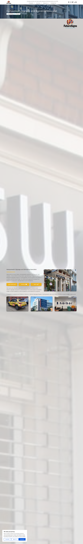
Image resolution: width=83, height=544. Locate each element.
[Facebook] (72, 2)
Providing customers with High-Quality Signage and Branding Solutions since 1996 (42, 1)
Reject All (14, 539)
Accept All (22, 539)
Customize (7, 539)
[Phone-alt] (74, 2)
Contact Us (53, 3)
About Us (45, 3)
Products (31, 3)
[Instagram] (70, 2)
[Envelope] (76, 2)
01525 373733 (57, 294)
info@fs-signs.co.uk (71, 294)
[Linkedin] (68, 2)
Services (38, 3)
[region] (14, 536)
